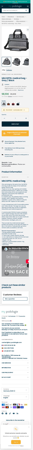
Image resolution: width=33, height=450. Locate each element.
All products (11, 16)
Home (3, 16)
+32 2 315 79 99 (9, 345)
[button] (2, 6)
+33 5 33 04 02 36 (9, 342)
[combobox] (15, 10)
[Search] (26, 10)
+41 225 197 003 (9, 348)
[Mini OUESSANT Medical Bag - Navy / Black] (18, 101)
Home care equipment (7, 21)
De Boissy (16, 19)
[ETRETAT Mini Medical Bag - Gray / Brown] (8, 101)
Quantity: (4, 111)
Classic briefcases (6, 19)
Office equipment (20, 21)
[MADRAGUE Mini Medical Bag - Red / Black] (13, 101)
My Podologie (11, 312)
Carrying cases (20, 16)
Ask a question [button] (10, 295)
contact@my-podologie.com (12, 339)
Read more (21, 86)
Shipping (10, 93)
